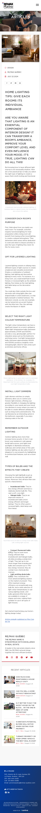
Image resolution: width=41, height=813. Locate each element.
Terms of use (26, 805)
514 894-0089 (13, 780)
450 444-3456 (13, 778)
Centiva (24, 810)
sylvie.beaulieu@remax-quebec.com (22, 783)
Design (10, 68)
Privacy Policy (16, 805)
